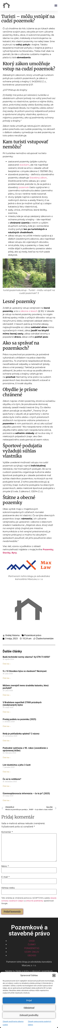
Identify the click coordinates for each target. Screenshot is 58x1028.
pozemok (24, 187)
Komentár (7, 832)
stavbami (24, 165)
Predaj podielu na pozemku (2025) (19, 719)
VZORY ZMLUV (31, 952)
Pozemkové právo (32, 635)
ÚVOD (32, 941)
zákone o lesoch (29, 311)
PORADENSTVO (31, 948)
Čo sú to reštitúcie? (12, 779)
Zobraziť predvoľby (29, 1015)
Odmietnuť (29, 1008)
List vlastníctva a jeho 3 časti (16, 765)
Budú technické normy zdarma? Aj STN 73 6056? (26, 657)
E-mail (5, 877)
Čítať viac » (7, 664)
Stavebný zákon (38, 177)
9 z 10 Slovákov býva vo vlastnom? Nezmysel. (25, 671)
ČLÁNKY (32, 944)
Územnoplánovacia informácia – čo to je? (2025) (26, 793)
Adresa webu (8, 888)
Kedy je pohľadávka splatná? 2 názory (21, 733)
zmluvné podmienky (34, 901)
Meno (5, 866)
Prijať (29, 1000)
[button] (54, 975)
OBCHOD (32, 955)
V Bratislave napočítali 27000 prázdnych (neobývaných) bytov (22, 703)
